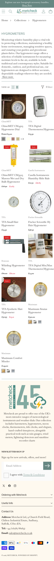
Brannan (5, 261)
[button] (50, 11)
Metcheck (12, 555)
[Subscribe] (47, 466)
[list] (13, 87)
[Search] (10, 11)
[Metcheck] (27, 11)
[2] (17, 87)
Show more (7, 76)
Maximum (32, 304)
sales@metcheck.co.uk (20, 533)
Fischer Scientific (35, 217)
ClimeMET (6, 121)
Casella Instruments (36, 170)
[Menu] (3, 11)
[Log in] (43, 11)
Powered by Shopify (27, 555)
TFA (30, 121)
